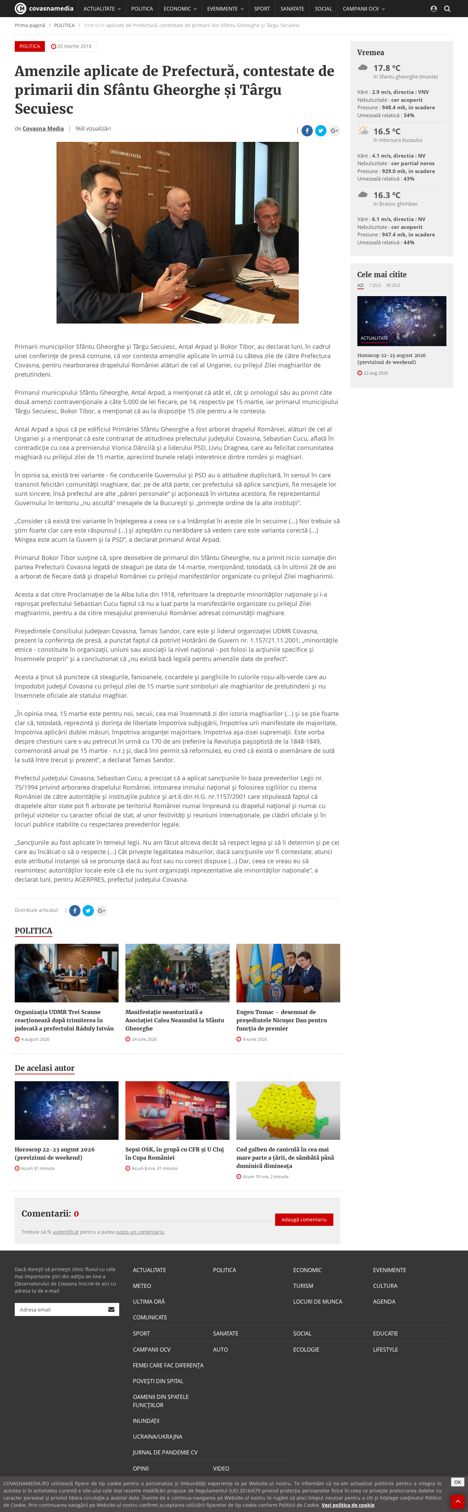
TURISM (303, 1286)
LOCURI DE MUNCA (317, 1301)
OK (457, 1482)
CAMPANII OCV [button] (361, 8)
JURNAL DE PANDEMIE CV (165, 1452)
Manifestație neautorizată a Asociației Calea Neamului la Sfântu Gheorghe (174, 1020)
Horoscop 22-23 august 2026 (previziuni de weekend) (55, 1153)
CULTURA (385, 1286)
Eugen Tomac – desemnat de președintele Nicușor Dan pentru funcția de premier (281, 1020)
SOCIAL (323, 8)
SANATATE (292, 8)
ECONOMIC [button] (178, 8)
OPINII (141, 1468)
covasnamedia (50, 8)
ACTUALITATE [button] (100, 8)
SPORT (262, 8)
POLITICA (142, 8)
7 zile (375, 285)
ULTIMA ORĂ (149, 1301)
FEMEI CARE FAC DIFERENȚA (168, 1365)
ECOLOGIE (306, 1349)
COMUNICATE (150, 1317)
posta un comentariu (140, 1232)
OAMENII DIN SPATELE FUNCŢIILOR (161, 1401)
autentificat (66, 1232)
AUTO (220, 1349)
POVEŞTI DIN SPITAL (158, 1381)
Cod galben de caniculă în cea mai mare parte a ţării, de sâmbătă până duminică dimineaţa (285, 1157)
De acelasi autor (45, 1068)
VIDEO (221, 1468)
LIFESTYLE (385, 1349)
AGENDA (384, 1301)
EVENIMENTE (389, 1270)
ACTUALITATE (374, 338)
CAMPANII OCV (152, 1349)
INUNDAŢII (146, 1421)
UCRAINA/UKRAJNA (157, 1436)
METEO (142, 1286)
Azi (360, 285)
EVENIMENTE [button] (223, 8)
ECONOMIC (307, 1270)
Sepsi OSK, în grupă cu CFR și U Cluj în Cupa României (174, 1153)
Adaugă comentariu (304, 1219)
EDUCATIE (95, 25)
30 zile (393, 285)
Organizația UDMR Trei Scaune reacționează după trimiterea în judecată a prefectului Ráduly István (64, 1020)
